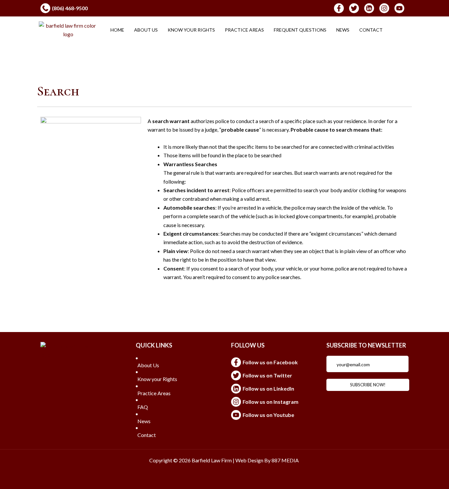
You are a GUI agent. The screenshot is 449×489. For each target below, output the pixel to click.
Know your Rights (191, 30)
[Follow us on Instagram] (272, 401)
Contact (371, 30)
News (342, 30)
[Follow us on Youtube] (272, 415)
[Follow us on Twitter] (272, 375)
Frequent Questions (300, 30)
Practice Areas (244, 30)
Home (117, 30)
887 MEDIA (286, 460)
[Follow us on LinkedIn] (272, 388)
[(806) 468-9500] (129, 8)
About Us (146, 30)
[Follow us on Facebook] (272, 362)
